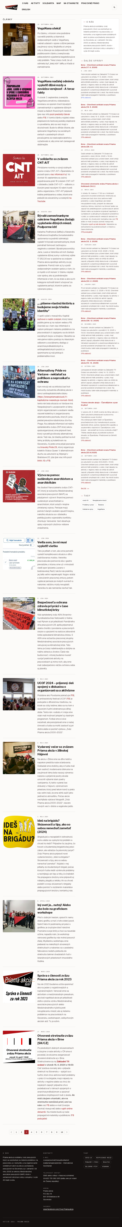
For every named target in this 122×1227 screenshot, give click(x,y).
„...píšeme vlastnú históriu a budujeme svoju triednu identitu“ (55, 307)
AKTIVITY (35, 3)
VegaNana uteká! (49, 28)
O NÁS (25, 3)
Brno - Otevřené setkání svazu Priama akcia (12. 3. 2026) (98, 240)
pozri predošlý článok (60, 114)
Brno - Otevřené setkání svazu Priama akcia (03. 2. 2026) (98, 279)
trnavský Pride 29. (48, 447)
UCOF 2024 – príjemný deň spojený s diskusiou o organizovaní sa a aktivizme (56, 686)
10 (62, 1132)
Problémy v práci (88, 505)
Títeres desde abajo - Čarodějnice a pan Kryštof (99, 403)
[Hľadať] (114, 7)
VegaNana (101, 509)
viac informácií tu (58, 174)
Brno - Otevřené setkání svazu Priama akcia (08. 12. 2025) (98, 319)
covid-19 (85, 500)
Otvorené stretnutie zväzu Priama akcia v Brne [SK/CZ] (55, 1039)
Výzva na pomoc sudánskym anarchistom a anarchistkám (55, 478)
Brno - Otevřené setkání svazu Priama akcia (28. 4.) (98, 145)
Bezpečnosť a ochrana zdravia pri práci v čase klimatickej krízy (52, 606)
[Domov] (11, 7)
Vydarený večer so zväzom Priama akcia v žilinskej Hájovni (55, 750)
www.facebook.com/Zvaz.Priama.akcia (58, 1209)
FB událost (85, 271)
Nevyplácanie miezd (99, 500)
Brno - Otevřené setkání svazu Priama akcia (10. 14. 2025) (98, 361)
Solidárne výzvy (88, 509)
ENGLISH (26, 9)
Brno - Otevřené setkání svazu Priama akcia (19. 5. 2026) (98, 105)
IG (44, 460)
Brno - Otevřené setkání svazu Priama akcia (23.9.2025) (98, 451)
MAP (59, 3)
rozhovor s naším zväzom (49, 319)
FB (44, 117)
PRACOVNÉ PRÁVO (90, 3)
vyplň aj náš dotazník (97, 224)
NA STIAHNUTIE (71, 3)
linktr (39, 460)
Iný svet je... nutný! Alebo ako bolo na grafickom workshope (54, 908)
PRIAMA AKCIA (23, 1222)
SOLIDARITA (48, 3)
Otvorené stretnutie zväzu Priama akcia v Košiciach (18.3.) (99, 185)
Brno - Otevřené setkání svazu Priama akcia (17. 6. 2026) (98, 66)
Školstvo (101, 505)
